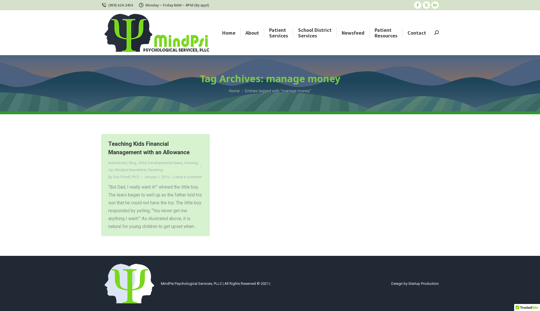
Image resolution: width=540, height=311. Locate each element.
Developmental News (165, 163)
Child (142, 163)
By (124, 177)
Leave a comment (187, 177)
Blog (132, 163)
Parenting (155, 170)
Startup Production (423, 283)
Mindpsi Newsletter (130, 170)
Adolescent (117, 163)
